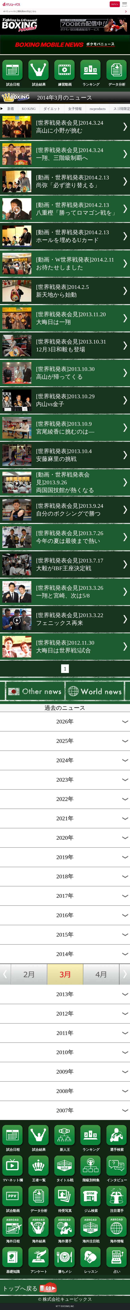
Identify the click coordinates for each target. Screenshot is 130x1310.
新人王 (65, 1149)
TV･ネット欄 (13, 1180)
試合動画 (13, 1210)
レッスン (91, 1271)
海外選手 (65, 1241)
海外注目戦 (91, 1241)
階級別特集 (91, 1180)
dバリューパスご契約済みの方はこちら (19, 11)
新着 (10, 109)
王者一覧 (39, 1180)
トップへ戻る (20, 1288)
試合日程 (13, 84)
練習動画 (65, 84)
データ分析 (117, 84)
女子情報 (75, 109)
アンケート (38, 1271)
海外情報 (117, 1241)
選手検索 (117, 1149)
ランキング (91, 84)
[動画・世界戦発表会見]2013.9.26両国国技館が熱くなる (65, 482)
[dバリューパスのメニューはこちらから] (124, 5)
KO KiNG (29, 109)
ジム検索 (91, 1210)
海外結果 (39, 1241)
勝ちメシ (65, 1271)
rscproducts (98, 109)
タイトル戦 (65, 1180)
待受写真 (65, 1210)
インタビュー (117, 1180)
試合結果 (39, 84)
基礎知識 (13, 1271)
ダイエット (52, 109)
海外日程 (13, 1241)
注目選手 (117, 1210)
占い (117, 1271)
